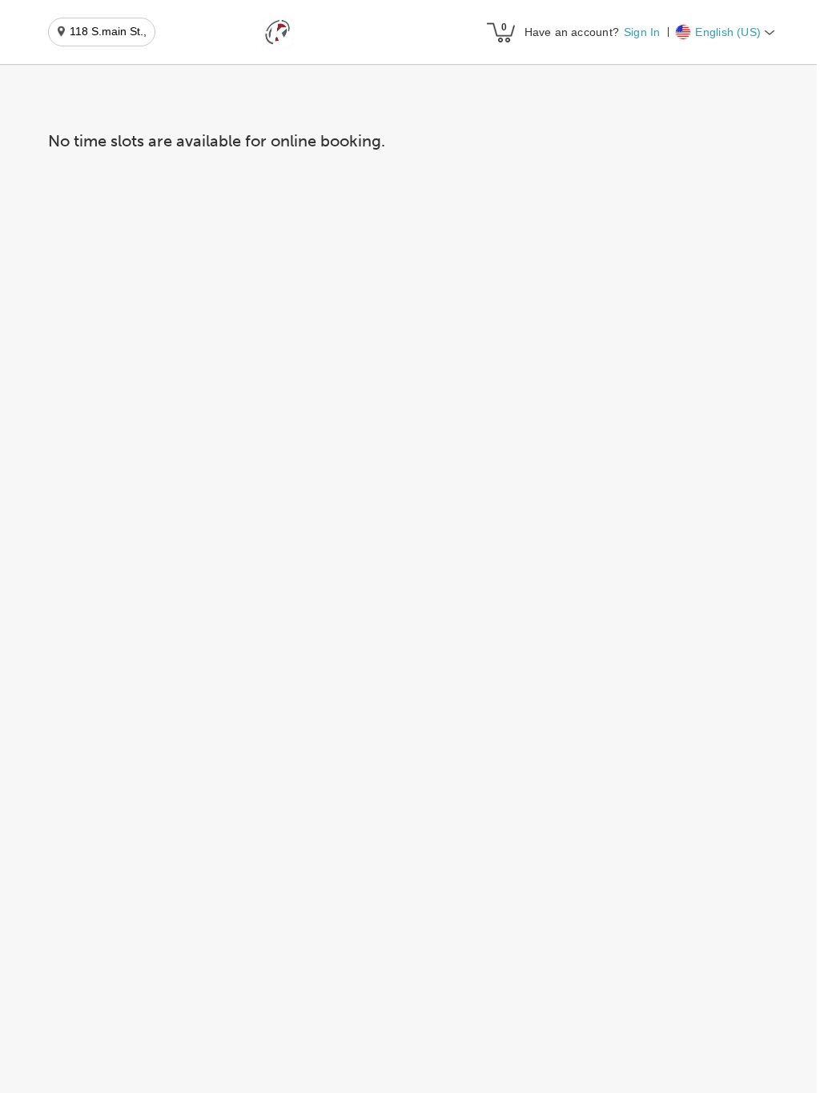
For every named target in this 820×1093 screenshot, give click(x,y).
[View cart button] (500, 32)
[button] (278, 33)
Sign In (642, 32)
